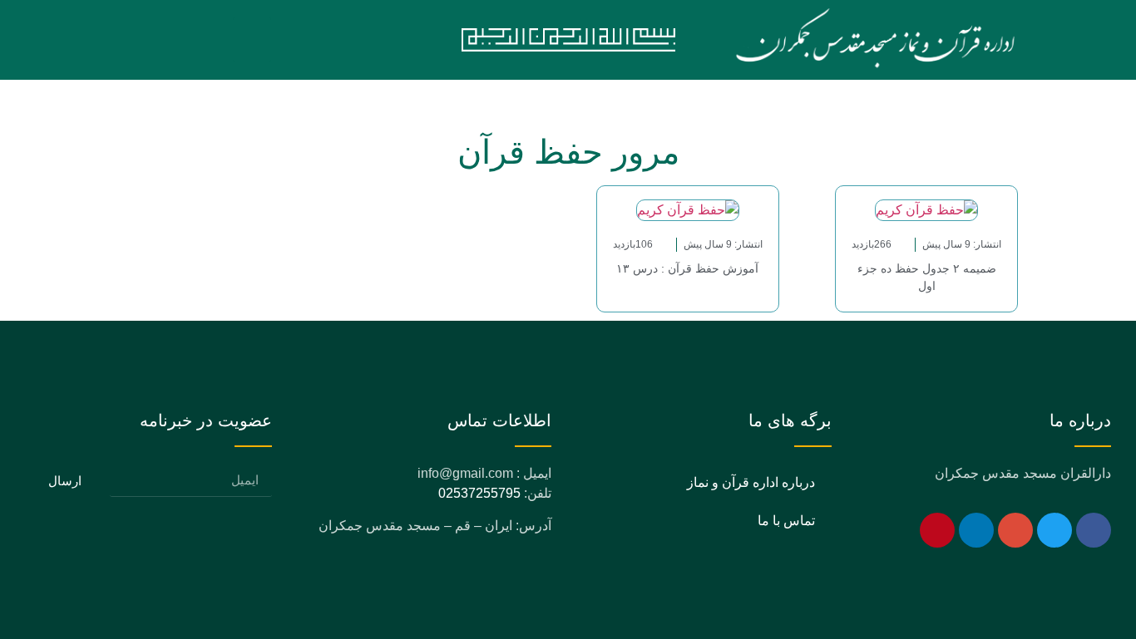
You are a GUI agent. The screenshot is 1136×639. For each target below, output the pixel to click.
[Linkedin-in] (976, 530)
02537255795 (479, 493)
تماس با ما (786, 521)
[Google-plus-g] (1015, 530)
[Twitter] (1054, 530)
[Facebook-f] (1093, 530)
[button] (252, 39)
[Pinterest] (937, 530)
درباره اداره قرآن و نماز (751, 482)
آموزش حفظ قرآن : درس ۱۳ (687, 268)
